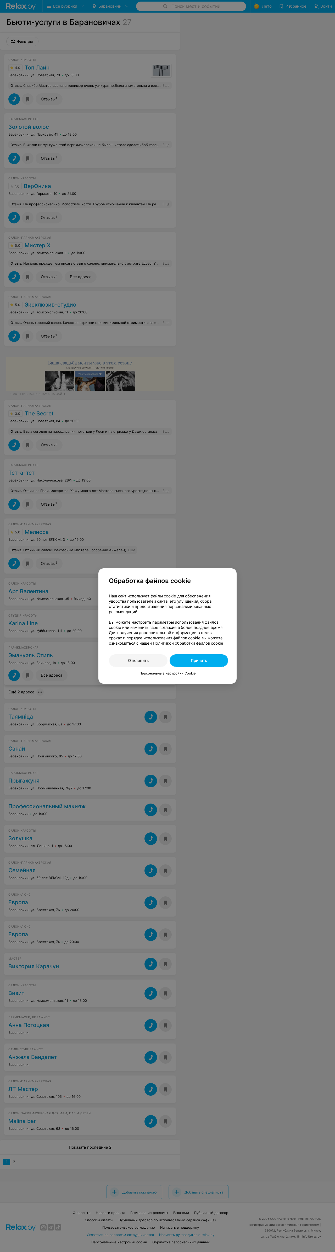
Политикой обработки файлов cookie (188, 643)
